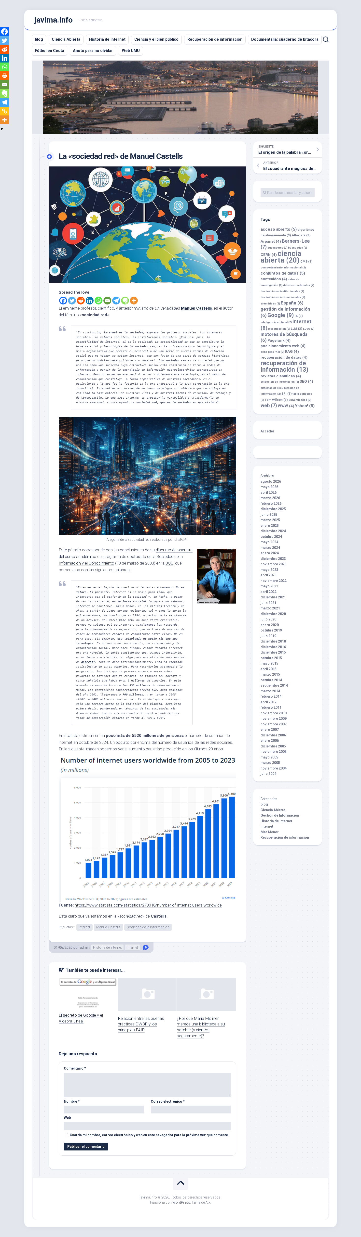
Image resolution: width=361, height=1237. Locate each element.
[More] (134, 300)
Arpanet (271, 241)
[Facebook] (63, 300)
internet (84, 927)
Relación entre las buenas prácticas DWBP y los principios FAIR (141, 1024)
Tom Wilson (276, 400)
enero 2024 (270, 553)
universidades (300, 400)
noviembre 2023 (274, 564)
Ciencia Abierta (66, 39)
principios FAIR (272, 351)
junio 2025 (269, 515)
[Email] (107, 300)
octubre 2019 (271, 630)
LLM (296, 328)
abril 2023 (269, 575)
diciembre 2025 (273, 509)
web (269, 405)
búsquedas (297, 247)
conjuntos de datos (283, 273)
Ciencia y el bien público (156, 39)
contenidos (274, 279)
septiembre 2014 (274, 685)
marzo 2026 (270, 498)
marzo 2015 (270, 674)
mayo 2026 (269, 487)
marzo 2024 (270, 548)
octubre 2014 (271, 680)
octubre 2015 (271, 658)
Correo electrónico (168, 1101)
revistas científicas (281, 376)
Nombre (72, 1101)
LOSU (308, 328)
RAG (292, 351)
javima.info (53, 20)
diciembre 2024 (273, 531)
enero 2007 (270, 730)
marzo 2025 (270, 520)
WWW (286, 406)
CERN (269, 254)
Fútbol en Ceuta (49, 50)
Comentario (75, 1068)
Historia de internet (107, 39)
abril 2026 (269, 492)
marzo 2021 (270, 608)
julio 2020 (268, 619)
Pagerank (279, 340)
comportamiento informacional (283, 267)
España (292, 303)
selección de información (280, 381)
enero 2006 (270, 741)
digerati (88, 662)
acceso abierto (279, 229)
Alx (208, 1202)
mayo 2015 (269, 663)
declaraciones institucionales (282, 291)
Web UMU (131, 50)
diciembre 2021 (273, 597)
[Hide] (2, 129)
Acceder (267, 431)
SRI (286, 393)
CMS (306, 261)
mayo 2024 (269, 542)
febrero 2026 (271, 503)
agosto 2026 (271, 481)
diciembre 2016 (273, 647)
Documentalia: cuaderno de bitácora (285, 39)
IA (298, 316)
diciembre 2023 (273, 559)
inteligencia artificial (276, 322)
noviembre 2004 (274, 768)
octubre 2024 (271, 537)
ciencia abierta (281, 257)
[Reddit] (81, 300)
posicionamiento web (283, 346)
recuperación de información (284, 366)
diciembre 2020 (273, 614)
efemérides (270, 303)
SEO (306, 381)
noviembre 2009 (274, 718)
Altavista (301, 235)
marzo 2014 (270, 691)
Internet (132, 947)
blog (39, 39)
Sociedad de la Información (148, 927)
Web (67, 1118)
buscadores (277, 247)
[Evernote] (125, 300)
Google (280, 315)
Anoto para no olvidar (93, 50)
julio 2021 (268, 603)
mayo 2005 (269, 757)
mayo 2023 (269, 570)
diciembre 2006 (273, 735)
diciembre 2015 (273, 652)
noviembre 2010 (274, 713)
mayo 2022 (269, 586)
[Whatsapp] (98, 300)
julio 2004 (268, 774)
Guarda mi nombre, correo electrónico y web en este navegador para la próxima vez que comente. (149, 1135)
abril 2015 (269, 669)
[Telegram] (116, 300)
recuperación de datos (284, 357)
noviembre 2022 (274, 581)
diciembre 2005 (273, 746)
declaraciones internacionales (283, 297)
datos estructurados (298, 285)
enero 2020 (270, 625)
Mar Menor (270, 832)
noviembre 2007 (274, 724)
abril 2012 (269, 702)
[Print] (4, 75)
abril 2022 (269, 592)
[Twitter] (72, 300)
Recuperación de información (214, 39)
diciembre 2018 (273, 641)
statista (71, 735)
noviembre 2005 (274, 752)
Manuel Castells (196, 308)
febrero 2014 (271, 696)
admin (85, 947)
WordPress (181, 1202)
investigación (279, 328)
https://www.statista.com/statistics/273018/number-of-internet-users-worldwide (148, 905)
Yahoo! (305, 405)
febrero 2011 (271, 707)
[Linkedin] (90, 300)
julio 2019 (268, 636)
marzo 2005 (270, 763)
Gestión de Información (280, 815)
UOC (169, 563)
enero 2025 (270, 526)
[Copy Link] (4, 111)
